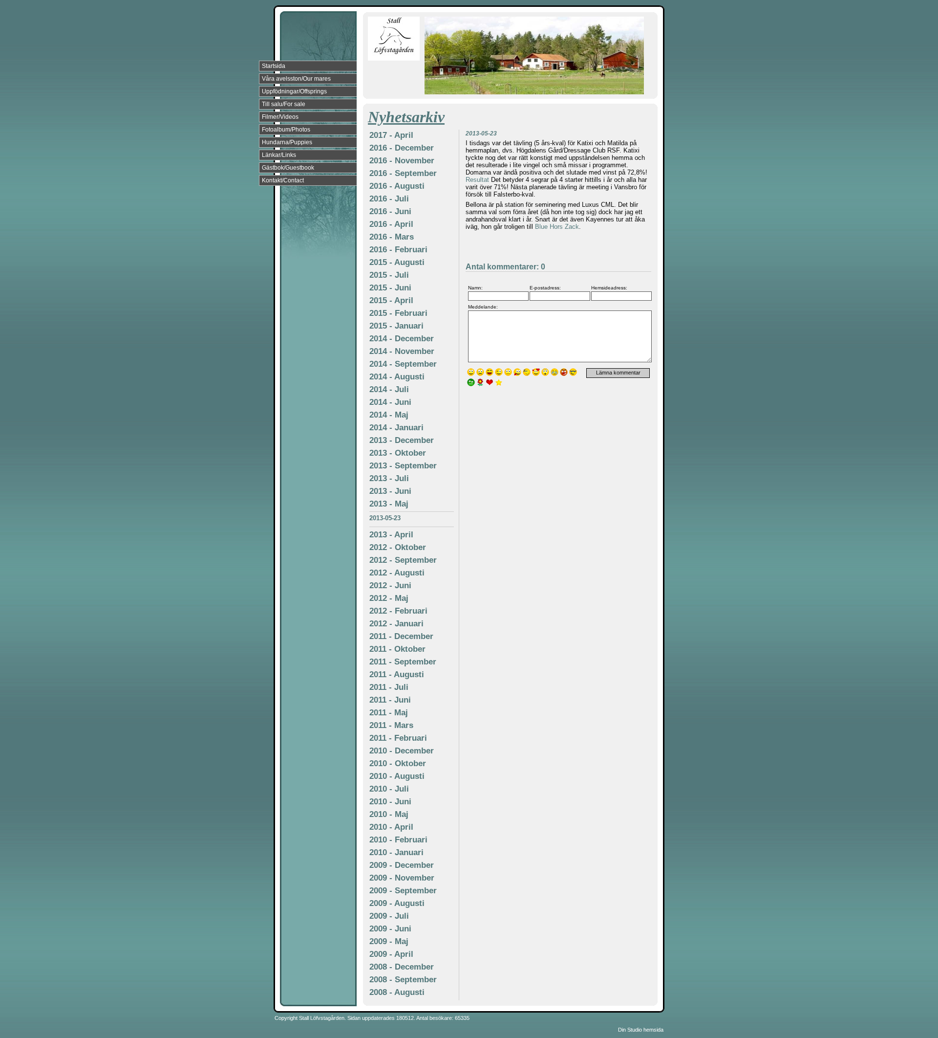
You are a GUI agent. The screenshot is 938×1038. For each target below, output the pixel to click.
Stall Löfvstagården (321, 1018)
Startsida (273, 66)
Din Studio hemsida (640, 1030)
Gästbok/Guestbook (288, 167)
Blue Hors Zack (557, 226)
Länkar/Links (279, 155)
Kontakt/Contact (283, 180)
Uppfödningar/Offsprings (294, 91)
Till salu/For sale (283, 104)
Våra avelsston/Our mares (296, 78)
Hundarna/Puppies (287, 142)
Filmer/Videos (280, 116)
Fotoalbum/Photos (286, 129)
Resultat (477, 179)
